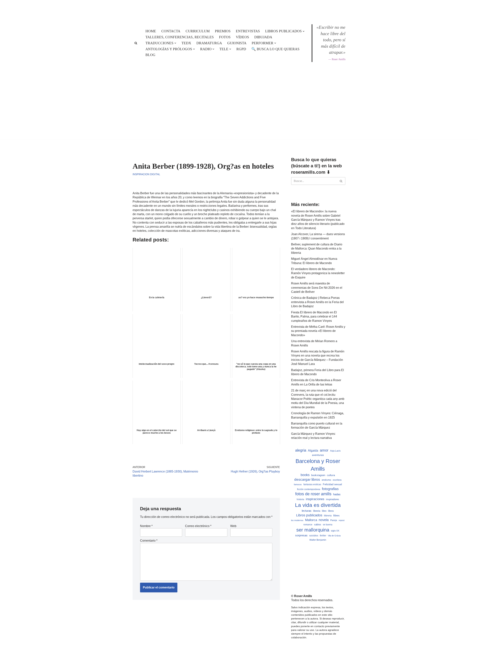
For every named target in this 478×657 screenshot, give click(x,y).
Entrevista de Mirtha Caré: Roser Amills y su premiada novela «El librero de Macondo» (318, 331)
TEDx (186, 43)
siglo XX (335, 530)
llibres (336, 515)
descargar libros (307, 479)
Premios (223, 31)
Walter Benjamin (317, 540)
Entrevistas (248, 31)
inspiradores (332, 499)
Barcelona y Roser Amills (318, 465)
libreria (316, 511)
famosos (298, 484)
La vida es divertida (318, 505)
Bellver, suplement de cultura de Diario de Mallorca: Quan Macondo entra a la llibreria (316, 248)
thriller (323, 535)
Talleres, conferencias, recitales (179, 37)
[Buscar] (135, 43)
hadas (337, 494)
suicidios (313, 535)
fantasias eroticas (312, 484)
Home (150, 31)
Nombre (146, 526)
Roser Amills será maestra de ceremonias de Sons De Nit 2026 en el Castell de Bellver (316, 287)
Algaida (313, 450)
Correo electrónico (198, 526)
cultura (331, 475)
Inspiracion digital (146, 174)
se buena (327, 524)
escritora (337, 480)
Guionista (236, 43)
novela (324, 520)
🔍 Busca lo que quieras (275, 49)
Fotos (225, 37)
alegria (300, 450)
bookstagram (318, 475)
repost (341, 520)
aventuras (318, 455)
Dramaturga (209, 43)
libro (324, 510)
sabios (317, 524)
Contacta (170, 31)
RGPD (241, 49)
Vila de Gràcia (334, 535)
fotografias (330, 489)
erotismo (326, 480)
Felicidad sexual (332, 484)
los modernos (297, 520)
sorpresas (301, 535)
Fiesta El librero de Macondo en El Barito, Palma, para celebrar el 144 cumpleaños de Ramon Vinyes (314, 316)
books (305, 475)
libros (331, 510)
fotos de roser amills (313, 494)
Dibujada (263, 37)
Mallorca (311, 520)
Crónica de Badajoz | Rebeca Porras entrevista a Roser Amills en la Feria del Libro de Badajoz (317, 302)
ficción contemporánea (308, 489)
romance (307, 524)
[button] (304, 31)
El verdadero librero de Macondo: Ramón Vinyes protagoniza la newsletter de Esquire (318, 273)
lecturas (306, 510)
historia (300, 499)
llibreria (328, 515)
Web (233, 526)
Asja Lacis (335, 451)
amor (324, 450)
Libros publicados (309, 515)
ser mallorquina (312, 530)
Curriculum (198, 31)
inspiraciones (315, 499)
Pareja (333, 520)
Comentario (148, 540)
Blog (150, 55)
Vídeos (242, 37)
